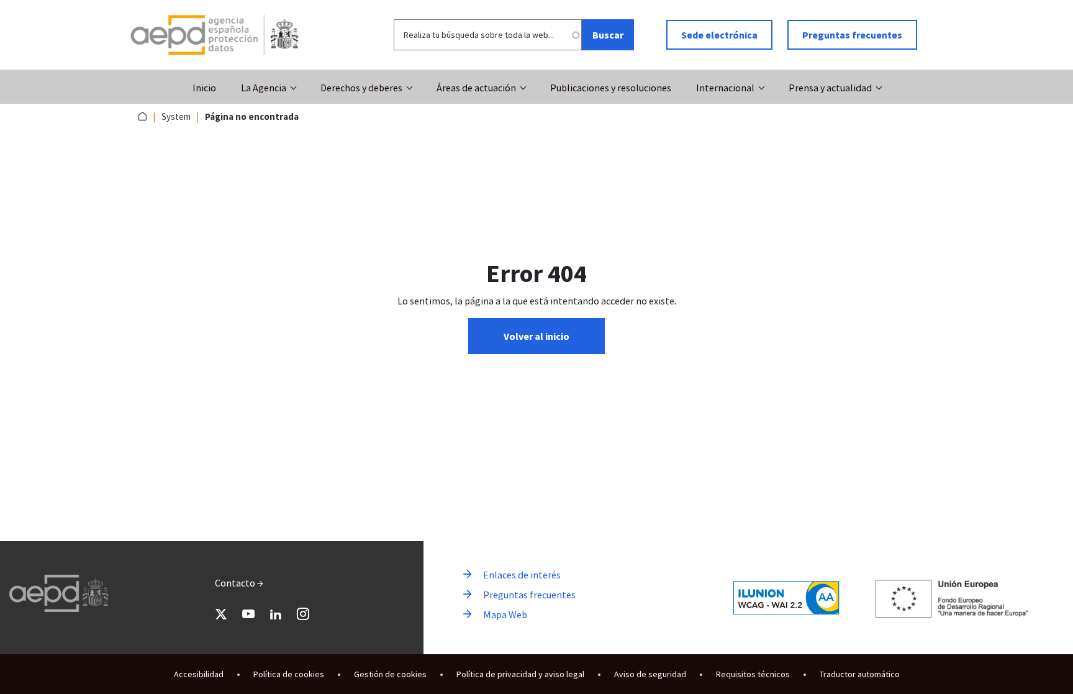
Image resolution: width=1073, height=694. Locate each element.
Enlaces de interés (522, 574)
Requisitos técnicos (753, 674)
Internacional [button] (725, 87)
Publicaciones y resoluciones (610, 87)
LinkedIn (275, 614)
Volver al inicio (536, 336)
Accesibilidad (199, 674)
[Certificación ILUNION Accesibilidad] (786, 597)
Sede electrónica (719, 35)
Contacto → (239, 583)
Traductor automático (860, 674)
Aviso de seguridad (650, 674)
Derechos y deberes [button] (361, 87)
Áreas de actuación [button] (476, 87)
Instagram (303, 614)
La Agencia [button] (263, 87)
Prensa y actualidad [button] (830, 87)
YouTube (248, 614)
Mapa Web (505, 614)
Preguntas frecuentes (852, 35)
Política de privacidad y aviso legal (520, 674)
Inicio (204, 87)
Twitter (221, 614)
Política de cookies (288, 674)
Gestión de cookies (390, 674)
